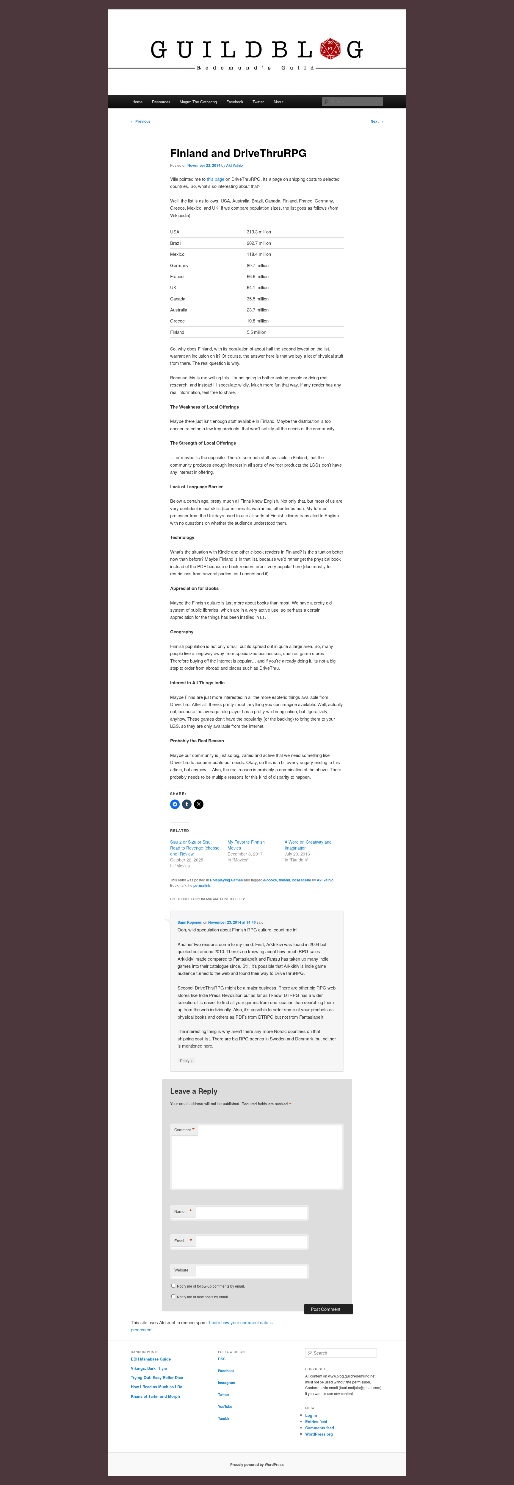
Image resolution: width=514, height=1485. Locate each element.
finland (284, 880)
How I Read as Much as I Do (156, 1386)
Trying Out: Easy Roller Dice (157, 1377)
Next (377, 121)
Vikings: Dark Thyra (149, 1368)
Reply (186, 1060)
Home (137, 102)
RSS (221, 1358)
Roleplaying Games (226, 880)
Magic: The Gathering (198, 102)
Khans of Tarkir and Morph (155, 1396)
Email (183, 1241)
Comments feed (319, 1428)
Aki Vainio (234, 165)
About (278, 102)
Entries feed (316, 1421)
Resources (161, 102)
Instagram (226, 1382)
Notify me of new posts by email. (203, 1296)
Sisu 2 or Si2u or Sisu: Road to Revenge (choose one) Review (195, 848)
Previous (141, 121)
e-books (270, 880)
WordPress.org (319, 1434)
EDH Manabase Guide (151, 1359)
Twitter (258, 102)
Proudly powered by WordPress (257, 1464)
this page (215, 179)
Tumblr (224, 1418)
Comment (184, 1130)
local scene (301, 880)
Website (181, 1270)
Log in (311, 1415)
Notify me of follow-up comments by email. (211, 1285)
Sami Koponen (190, 922)
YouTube (225, 1406)
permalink (201, 885)
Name (183, 1211)
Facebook (234, 102)
